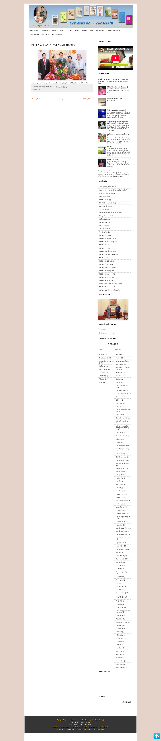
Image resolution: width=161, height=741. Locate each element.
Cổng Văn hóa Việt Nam (107, 216)
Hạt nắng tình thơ (121, 468)
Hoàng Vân (119, 478)
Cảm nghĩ (119, 382)
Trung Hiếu (119, 641)
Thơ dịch (45, 34)
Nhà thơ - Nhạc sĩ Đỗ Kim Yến (108, 254)
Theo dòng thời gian (122, 572)
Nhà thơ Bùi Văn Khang (106, 277)
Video (77, 30)
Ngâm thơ (102, 366)
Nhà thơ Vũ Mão (104, 245)
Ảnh (91, 30)
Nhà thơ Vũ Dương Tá (106, 235)
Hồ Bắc (118, 481)
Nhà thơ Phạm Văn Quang (107, 238)
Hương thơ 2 (120, 497)
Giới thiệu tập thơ (121, 460)
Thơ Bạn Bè (34, 34)
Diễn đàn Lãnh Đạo (105, 206)
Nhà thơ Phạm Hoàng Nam (108, 287)
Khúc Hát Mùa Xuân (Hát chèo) (117, 87)
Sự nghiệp (119, 562)
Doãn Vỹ (118, 406)
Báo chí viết (100, 30)
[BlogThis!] (59, 87)
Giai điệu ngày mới (122, 446)
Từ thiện (118, 645)
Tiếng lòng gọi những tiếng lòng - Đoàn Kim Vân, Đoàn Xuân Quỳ (118, 122)
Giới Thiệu (34, 30)
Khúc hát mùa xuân (122, 501)
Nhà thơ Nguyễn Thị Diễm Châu (109, 290)
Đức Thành (119, 439)
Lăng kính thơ (120, 507)
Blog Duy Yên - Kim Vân (107, 193)
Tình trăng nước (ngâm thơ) (116, 110)
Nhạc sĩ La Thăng (105, 196)
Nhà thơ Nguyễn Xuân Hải (107, 267)
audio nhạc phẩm (121, 361)
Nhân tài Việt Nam (105, 219)
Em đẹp (109, 147)
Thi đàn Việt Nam (104, 209)
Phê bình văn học (115, 30)
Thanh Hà (119, 568)
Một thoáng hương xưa (106, 361)
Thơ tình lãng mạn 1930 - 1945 (122, 597)
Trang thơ (45, 30)
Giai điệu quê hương (122, 449)
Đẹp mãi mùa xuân (122, 418)
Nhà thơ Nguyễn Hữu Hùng (108, 251)
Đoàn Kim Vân (120, 436)
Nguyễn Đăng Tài (121, 531)
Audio (84, 30)
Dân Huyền (119, 397)
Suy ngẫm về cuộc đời (114, 98)
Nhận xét (103, 333)
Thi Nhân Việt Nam (105, 232)
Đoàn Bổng (119, 433)
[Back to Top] (156, 736)
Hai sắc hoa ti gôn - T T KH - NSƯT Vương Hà (113, 79)
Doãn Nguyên (120, 403)
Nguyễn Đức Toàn (122, 535)
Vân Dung (119, 654)
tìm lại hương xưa (121, 622)
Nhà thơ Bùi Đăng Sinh (106, 261)
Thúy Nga (119, 604)
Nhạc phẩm (103, 369)
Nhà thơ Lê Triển (104, 248)
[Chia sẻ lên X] (62, 87)
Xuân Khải (119, 664)
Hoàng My (119, 475)
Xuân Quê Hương (113, 159)
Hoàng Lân (119, 471)
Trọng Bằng (119, 638)
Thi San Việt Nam (104, 229)
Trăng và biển (120, 628)
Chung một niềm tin (104, 171)
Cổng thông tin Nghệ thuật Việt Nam (110, 212)
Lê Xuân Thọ (120, 510)
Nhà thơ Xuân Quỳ (105, 200)
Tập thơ (69, 30)
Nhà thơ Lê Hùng (104, 258)
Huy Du (118, 488)
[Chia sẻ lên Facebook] (64, 87)
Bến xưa (118, 376)
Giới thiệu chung (121, 457)
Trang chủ (62, 99)
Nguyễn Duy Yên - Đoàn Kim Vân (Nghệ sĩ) (113, 190)
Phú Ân (118, 552)
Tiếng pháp (119, 616)
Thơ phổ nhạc (57, 34)
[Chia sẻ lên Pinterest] (66, 87)
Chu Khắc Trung (121, 390)
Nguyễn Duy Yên (121, 528)
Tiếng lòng (119, 607)
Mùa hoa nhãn (104, 358)
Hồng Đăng (119, 484)
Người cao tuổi (104, 225)
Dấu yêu (118, 400)
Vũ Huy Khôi (120, 661)
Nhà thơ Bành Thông (106, 280)
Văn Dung (119, 648)
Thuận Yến (119, 601)
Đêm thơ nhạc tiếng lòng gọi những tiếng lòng (122, 427)
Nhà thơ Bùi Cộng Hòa (106, 271)
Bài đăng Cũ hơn (87, 99)
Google (79, 729)
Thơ (117, 583)
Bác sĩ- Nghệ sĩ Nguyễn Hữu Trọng (110, 284)
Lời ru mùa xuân (121, 513)
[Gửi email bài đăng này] (57, 87)
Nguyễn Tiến (120, 543)
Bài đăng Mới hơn (37, 99)
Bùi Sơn (118, 379)
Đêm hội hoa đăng (122, 421)
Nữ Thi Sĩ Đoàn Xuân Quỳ (107, 203)
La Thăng (119, 504)
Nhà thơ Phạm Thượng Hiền (108, 242)
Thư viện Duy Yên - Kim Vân (108, 187)
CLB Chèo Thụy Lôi (122, 393)
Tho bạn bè (119, 580)
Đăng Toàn (119, 415)
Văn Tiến (119, 651)
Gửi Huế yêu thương (122, 463)
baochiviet (119, 372)
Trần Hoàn (119, 635)
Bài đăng (103, 330)
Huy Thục (119, 491)
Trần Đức (119, 632)
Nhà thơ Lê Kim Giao (106, 264)
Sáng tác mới (57, 30)
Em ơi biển (119, 442)
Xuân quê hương (121, 667)
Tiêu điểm (119, 619)
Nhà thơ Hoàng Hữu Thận (107, 274)
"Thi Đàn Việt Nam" (99, 729)
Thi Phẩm (102, 372)
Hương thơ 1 (120, 494)
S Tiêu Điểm (120, 556)
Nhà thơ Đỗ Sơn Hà (105, 222)
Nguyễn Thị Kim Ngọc (123, 538)
